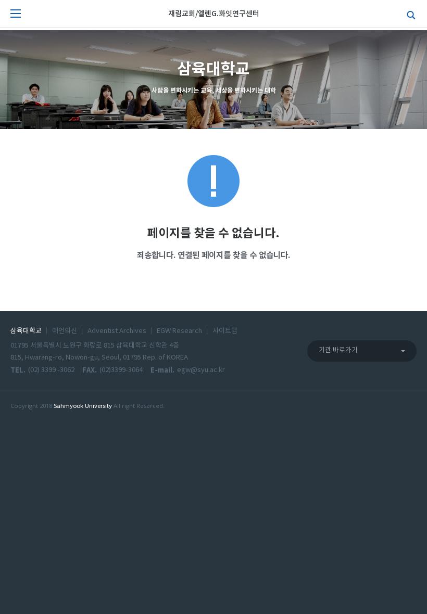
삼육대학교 (26, 331)
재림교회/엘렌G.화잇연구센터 (213, 13)
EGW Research (179, 331)
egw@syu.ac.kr (201, 370)
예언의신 (64, 331)
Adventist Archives (116, 331)
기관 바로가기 (338, 350)
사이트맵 (224, 331)
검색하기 (409, 14)
